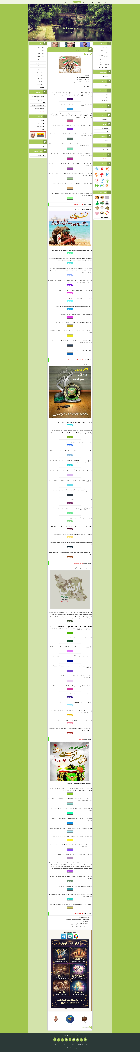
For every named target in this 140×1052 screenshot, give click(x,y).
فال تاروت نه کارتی (40, 72)
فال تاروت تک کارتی (40, 57)
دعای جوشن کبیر (105, 128)
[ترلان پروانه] (70, 45)
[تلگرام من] (81, 1040)
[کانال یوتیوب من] (58, 1040)
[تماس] (70, 1040)
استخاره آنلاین (85, 2)
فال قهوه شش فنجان (104, 101)
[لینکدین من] (54, 1040)
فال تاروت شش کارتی (40, 69)
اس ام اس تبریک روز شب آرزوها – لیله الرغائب (80, 927)
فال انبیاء (106, 85)
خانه (109, 2)
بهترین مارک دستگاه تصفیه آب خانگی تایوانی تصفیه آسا (38, 97)
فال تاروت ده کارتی (40, 75)
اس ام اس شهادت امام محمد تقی (102, 60)
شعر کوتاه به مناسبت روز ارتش (83, 77)
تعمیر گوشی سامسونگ (39, 108)
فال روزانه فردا (41, 155)
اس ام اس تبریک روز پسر (103, 67)
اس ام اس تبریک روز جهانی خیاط (83, 917)
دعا (107, 131)
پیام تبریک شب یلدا (40, 130)
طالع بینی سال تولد (104, 217)
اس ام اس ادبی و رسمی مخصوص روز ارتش (80, 83)
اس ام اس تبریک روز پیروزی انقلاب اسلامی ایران (80, 925)
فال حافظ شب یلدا (40, 127)
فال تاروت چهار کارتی (40, 63)
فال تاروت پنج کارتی (40, 66)
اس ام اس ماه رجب (104, 48)
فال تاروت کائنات (41, 54)
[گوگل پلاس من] (62, 1040)
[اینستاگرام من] (73, 1040)
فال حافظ (104, 2)
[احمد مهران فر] (85, 45)
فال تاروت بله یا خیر (40, 84)
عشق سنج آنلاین (105, 150)
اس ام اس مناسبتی (77, 2)
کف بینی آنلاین (105, 110)
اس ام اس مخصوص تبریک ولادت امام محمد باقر (102, 56)
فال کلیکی (106, 140)
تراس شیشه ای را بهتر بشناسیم (38, 105)
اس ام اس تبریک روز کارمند (83, 921)
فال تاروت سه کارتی (40, 60)
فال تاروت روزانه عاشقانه (39, 81)
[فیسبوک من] (77, 1040)
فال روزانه (93, 2)
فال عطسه (42, 146)
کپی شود (70, 99)
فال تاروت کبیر (41, 51)
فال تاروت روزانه (41, 48)
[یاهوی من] (85, 1040)
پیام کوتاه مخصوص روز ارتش (83, 81)
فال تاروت (99, 2)
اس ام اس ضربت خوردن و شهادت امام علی (102, 51)
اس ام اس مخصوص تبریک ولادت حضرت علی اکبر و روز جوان (77, 919)
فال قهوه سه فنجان (104, 98)
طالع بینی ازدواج (105, 119)
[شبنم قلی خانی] (55, 45)
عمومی (83, 1027)
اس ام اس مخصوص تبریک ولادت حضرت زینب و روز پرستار (102, 63)
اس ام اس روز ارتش (70, 28)
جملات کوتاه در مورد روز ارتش (83, 79)
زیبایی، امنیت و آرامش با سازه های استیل (38, 101)
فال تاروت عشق (41, 78)
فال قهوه (106, 95)
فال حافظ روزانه (41, 124)
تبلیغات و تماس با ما (67, 2)
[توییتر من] (66, 1040)
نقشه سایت (63, 1048)
